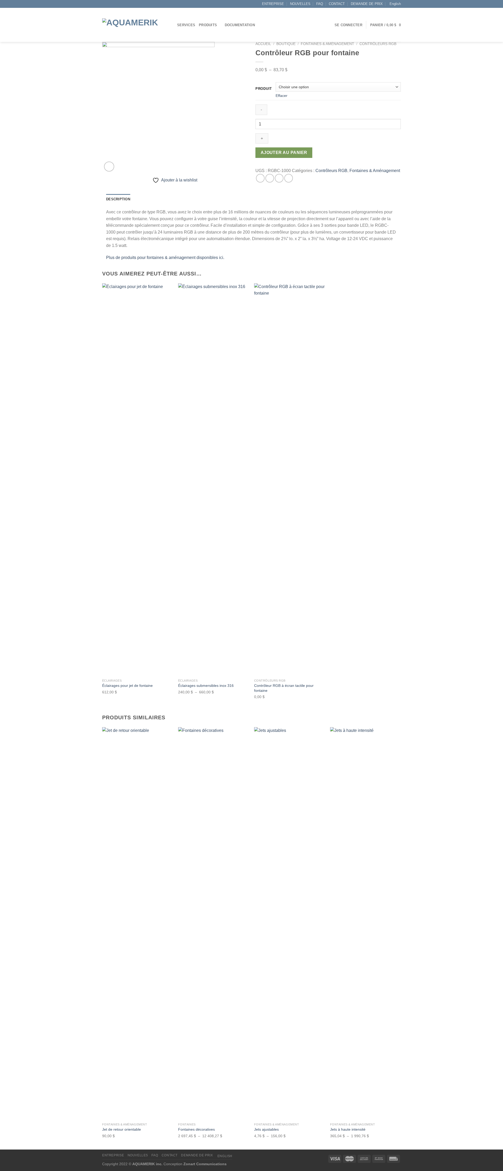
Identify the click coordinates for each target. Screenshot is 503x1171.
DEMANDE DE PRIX (367, 4)
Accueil (263, 44)
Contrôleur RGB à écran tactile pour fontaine (284, 688)
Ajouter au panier (284, 152)
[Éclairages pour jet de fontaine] (137, 479)
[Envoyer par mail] (279, 178)
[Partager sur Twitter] (269, 178)
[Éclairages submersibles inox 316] (213, 479)
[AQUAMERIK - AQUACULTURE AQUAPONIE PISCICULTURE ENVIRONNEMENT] (135, 25)
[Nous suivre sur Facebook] (104, 4)
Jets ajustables (266, 1129)
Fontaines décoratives (196, 1129)
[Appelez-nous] (114, 4)
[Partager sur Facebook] (260, 178)
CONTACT (337, 4)
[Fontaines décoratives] (213, 923)
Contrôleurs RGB (377, 44)
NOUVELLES (300, 4)
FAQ (319, 4)
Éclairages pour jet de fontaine (127, 685)
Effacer (281, 95)
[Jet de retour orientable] (137, 923)
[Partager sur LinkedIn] (288, 178)
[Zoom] (109, 167)
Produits (208, 25)
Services (186, 25)
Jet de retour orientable (121, 1129)
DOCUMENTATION (240, 25)
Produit (263, 89)
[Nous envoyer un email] (109, 4)
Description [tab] (118, 199)
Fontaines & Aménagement (327, 44)
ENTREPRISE (273, 4)
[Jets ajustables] (289, 923)
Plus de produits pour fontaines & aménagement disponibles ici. (165, 257)
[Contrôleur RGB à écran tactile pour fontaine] (289, 479)
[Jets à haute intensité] (365, 923)
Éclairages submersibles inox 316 (206, 685)
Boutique (286, 44)
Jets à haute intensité (347, 1129)
